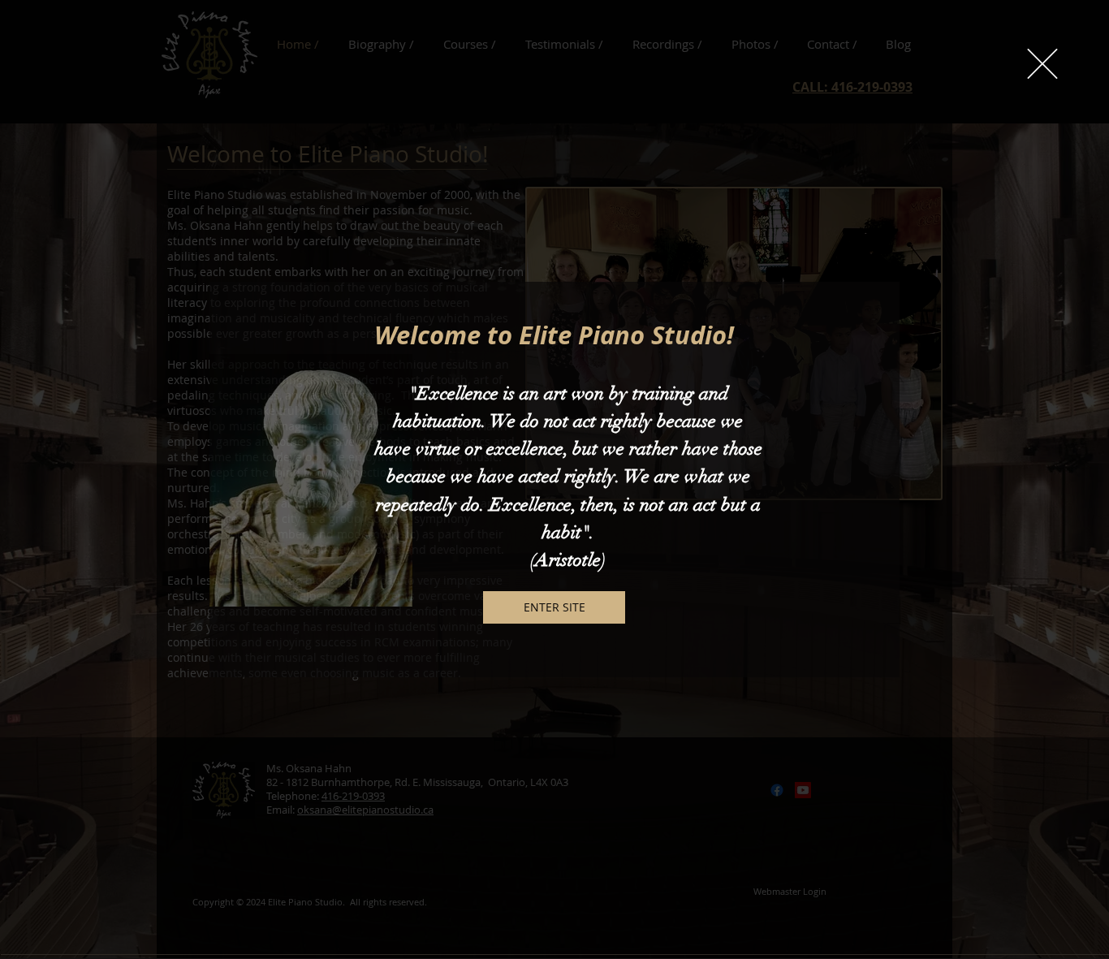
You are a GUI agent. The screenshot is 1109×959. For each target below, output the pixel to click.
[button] (1042, 64)
